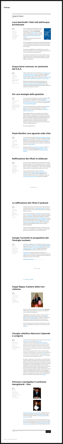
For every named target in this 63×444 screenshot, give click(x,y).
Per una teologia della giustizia (28, 94)
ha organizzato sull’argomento (36, 78)
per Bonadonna (46, 140)
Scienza (16, 249)
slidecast (13, 171)
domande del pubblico (42, 217)
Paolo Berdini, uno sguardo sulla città (31, 133)
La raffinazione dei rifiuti (40, 208)
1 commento (14, 253)
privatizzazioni (14, 37)
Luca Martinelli (14, 36)
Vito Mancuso (43, 99)
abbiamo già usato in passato (37, 172)
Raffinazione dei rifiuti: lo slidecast (29, 158)
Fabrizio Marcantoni (27, 222)
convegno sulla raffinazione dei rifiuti (30, 176)
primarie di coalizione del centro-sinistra (32, 412)
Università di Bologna (38, 247)
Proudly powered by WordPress (12, 439)
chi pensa (25, 421)
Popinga (7, 7)
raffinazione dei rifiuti (15, 170)
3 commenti (14, 217)
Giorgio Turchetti (42, 245)
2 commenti (14, 38)
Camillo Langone (38, 341)
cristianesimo (14, 347)
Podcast (13, 78)
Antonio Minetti (29, 215)
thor (16, 171)
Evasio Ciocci (16, 35)
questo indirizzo (31, 144)
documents (27, 279)
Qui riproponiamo (26, 252)
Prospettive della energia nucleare (28, 259)
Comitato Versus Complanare (37, 147)
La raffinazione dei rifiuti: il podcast (30, 203)
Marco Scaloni (14, 31)
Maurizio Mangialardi (42, 415)
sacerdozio (18, 347)
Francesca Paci (26, 416)
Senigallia (16, 393)
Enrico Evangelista (41, 219)
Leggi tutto (25, 325)
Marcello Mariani (31, 217)
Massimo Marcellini (36, 222)
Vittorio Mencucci (44, 353)
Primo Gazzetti (46, 220)
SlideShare (42, 170)
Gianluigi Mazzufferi (15, 100)
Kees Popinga (31, 279)
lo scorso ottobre (45, 78)
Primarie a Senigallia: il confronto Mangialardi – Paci (29, 383)
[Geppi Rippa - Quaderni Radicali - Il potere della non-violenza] (37, 299)
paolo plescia (14, 169)
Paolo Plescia (38, 213)
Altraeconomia (35, 32)
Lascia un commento (15, 83)
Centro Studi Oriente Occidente (42, 342)
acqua (13, 35)
